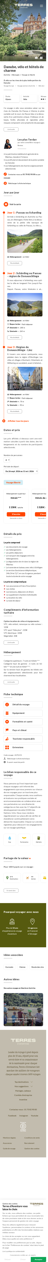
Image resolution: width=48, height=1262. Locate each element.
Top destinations (22, 1082)
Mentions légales (9, 1138)
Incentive (23, 1099)
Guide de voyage (9, 1148)
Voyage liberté (13, 482)
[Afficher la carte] (6, 204)
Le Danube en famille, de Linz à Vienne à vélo (25, 1018)
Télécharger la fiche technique (19, 183)
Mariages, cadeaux (23, 1091)
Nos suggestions (22, 1086)
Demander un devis (16, 518)
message (7, 178)
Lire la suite (11, 129)
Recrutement (29, 1143)
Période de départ (11, 467)
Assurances (7, 1143)
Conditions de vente (32, 1138)
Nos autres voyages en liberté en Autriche (19, 988)
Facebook (12, 1115)
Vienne (22, 967)
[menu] (41, 6)
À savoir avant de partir (16, 762)
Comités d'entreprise (23, 1095)
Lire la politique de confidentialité (13, 1251)
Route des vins (38, 967)
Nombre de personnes (13, 455)
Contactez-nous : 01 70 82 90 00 (23, 1109)
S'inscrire (16, 514)
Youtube (34, 1115)
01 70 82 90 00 (29, 174)
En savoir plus (11, 890)
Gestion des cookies (31, 1148)
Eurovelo (9, 967)
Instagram (23, 1115)
